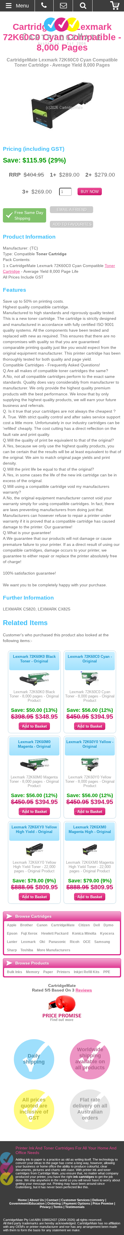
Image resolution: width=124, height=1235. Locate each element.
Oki (42, 942)
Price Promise (103, 1203)
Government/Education (27, 1203)
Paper (48, 972)
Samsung (102, 942)
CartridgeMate (62, 31)
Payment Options (76, 1203)
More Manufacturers (53, 950)
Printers (63, 972)
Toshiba (26, 950)
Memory (33, 972)
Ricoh (74, 942)
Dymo (108, 925)
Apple (11, 925)
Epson (12, 933)
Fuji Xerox (29, 933)
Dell (96, 925)
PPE (106, 972)
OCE (87, 942)
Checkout (115, 5)
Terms (58, 1207)
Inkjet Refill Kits (86, 972)
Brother (26, 925)
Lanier (12, 942)
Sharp (12, 950)
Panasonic (57, 942)
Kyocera (107, 933)
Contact (52, 1200)
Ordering (54, 1203)
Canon (42, 925)
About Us (36, 1200)
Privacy (45, 1207)
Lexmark (28, 942)
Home (22, 1200)
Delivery (98, 1200)
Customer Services (75, 1200)
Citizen (84, 925)
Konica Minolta (84, 933)
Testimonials (74, 1207)
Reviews (84, 990)
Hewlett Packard (54, 933)
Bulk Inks (14, 972)
